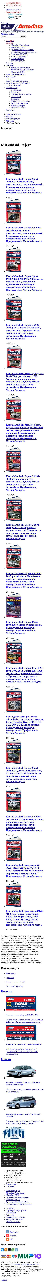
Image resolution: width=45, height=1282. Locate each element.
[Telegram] (16, 1249)
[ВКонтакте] (2, 1249)
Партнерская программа (21, 94)
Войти (10, 14)
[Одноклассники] (6, 1249)
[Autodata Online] (22, 28)
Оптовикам (16, 97)
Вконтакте (14, 1232)
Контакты (10, 1186)
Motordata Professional (20, 45)
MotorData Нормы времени (22, 70)
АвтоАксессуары (18, 56)
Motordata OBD (12, 1195)
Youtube (13, 1236)
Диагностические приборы (22, 50)
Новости (14, 92)
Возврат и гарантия (14, 1219)
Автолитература (18, 61)
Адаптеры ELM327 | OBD (17, 1202)
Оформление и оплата (20, 101)
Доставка (15, 99)
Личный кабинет (13, 10)
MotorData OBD (17, 47)
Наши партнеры (18, 105)
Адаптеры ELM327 (19, 54)
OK (11, 1239)
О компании (16, 90)
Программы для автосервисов (23, 52)
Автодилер (15, 85)
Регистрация (18, 14)
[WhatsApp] (13, 1249)
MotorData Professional (20, 67)
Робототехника (17, 59)
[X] (9, 1249)
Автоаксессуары (13, 1200)
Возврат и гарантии (19, 103)
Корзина (11, 16)
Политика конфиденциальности (25, 1264)
